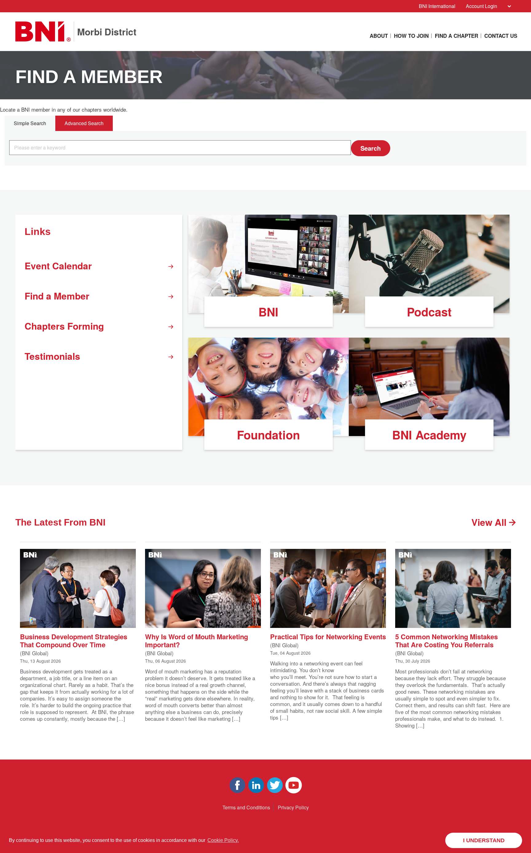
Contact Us (500, 35)
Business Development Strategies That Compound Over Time (73, 640)
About (379, 35)
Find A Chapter (456, 35)
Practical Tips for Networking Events (328, 636)
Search (370, 148)
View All (490, 522)
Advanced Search (84, 123)
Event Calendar (58, 265)
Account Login (481, 6)
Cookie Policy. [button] (223, 840)
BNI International (437, 6)
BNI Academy (429, 434)
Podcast (429, 311)
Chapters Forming (64, 325)
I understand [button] (484, 840)
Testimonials (52, 356)
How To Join (411, 35)
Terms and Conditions (246, 807)
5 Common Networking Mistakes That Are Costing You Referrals (446, 640)
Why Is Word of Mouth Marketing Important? (196, 640)
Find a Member (57, 295)
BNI (268, 311)
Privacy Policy (293, 807)
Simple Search (30, 123)
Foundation (268, 434)
